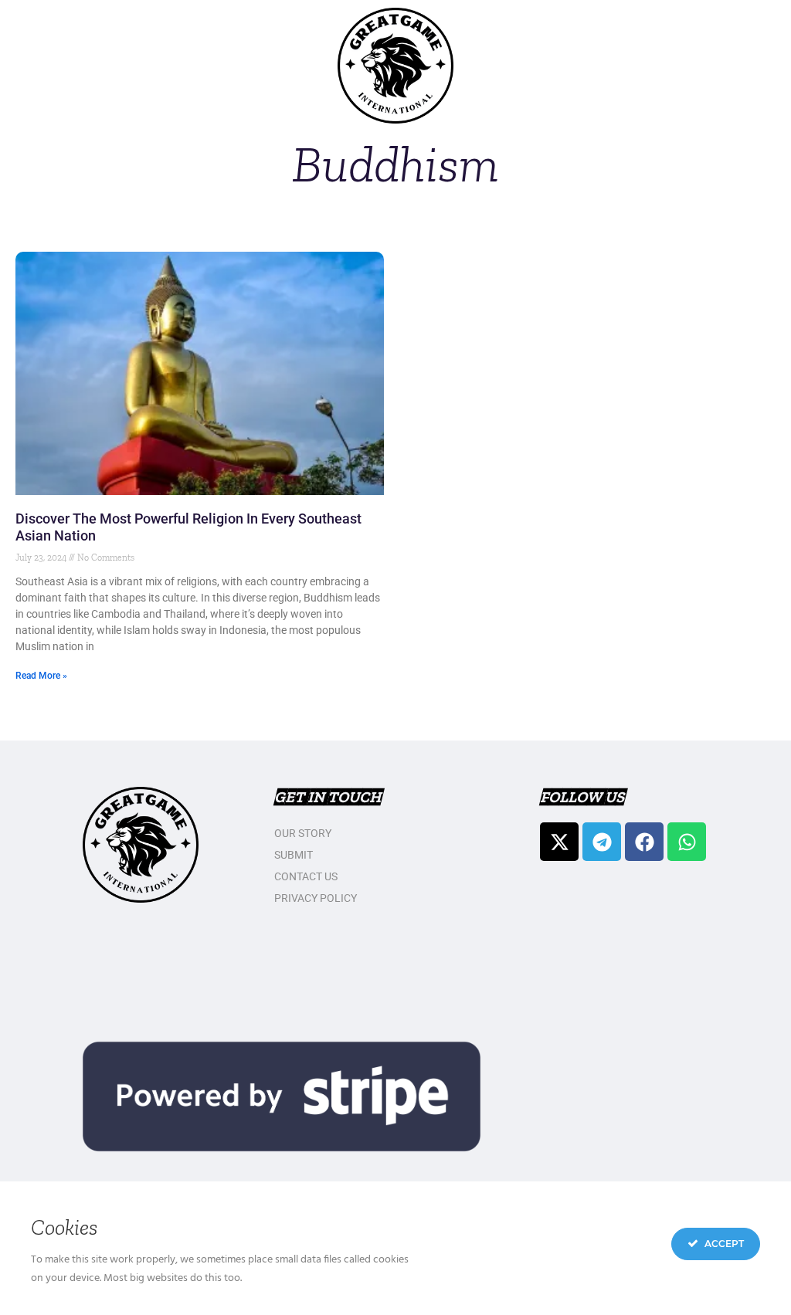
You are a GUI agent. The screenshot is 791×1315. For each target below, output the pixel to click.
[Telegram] (601, 841)
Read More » (41, 675)
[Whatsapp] (686, 841)
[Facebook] (644, 841)
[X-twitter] (559, 841)
